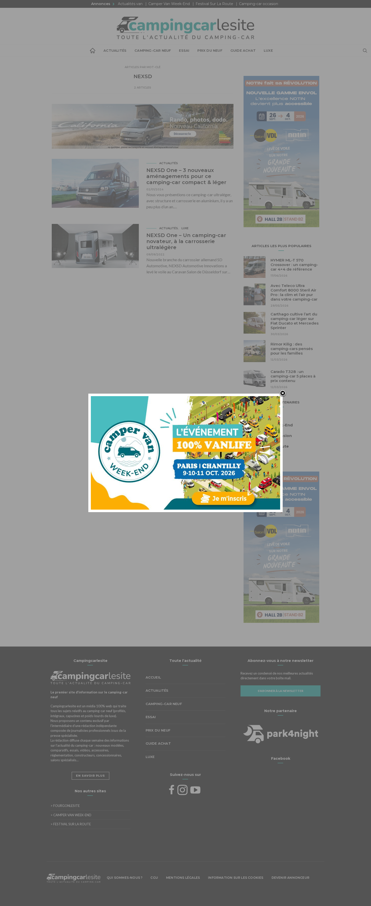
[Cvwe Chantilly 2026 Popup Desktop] (185, 452)
